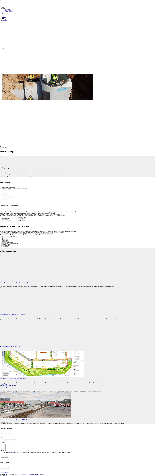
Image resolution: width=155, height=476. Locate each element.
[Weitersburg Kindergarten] (8, 385)
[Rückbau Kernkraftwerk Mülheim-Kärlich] (45, 319)
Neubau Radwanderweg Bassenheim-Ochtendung (12, 314)
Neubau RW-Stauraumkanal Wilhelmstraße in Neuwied (14, 282)
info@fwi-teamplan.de (4, 472)
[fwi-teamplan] (3, 2)
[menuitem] (78, 7)
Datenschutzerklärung (12, 452)
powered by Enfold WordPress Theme (36, 474)
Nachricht (3, 450)
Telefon (3, 442)
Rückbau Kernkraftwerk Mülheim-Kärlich (10, 346)
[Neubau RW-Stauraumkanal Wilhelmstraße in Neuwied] (36, 255)
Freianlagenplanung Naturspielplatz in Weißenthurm (13, 378)
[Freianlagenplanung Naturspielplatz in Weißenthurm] (42, 376)
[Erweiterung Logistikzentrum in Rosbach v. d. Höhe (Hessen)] (35, 417)
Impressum (17, 474)
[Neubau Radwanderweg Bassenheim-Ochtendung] (36, 287)
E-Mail (2, 440)
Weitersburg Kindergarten (6, 387)
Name (2, 437)
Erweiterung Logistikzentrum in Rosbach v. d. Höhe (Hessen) (15, 419)
